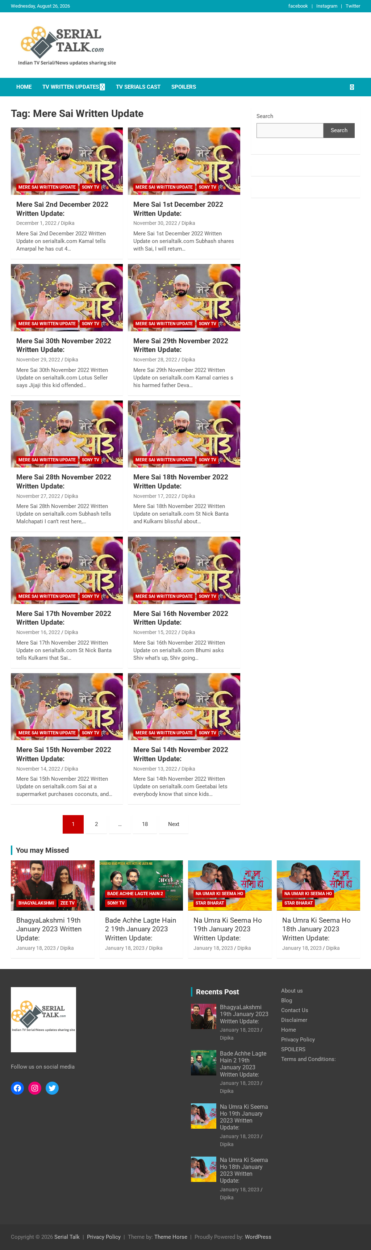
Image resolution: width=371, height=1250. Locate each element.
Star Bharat (210, 903)
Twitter (353, 6)
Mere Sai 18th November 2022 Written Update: (180, 481)
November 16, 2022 (38, 632)
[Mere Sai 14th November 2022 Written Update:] (184, 707)
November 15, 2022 (155, 632)
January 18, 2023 (36, 948)
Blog (286, 1000)
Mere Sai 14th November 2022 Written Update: (180, 754)
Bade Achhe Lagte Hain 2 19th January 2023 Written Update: (140, 929)
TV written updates (70, 87)
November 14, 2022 (38, 769)
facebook (298, 6)
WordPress (258, 1237)
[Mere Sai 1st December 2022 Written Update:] (184, 161)
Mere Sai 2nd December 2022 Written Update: (62, 209)
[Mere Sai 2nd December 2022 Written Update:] (67, 161)
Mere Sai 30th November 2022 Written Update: (63, 345)
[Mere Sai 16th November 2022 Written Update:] (184, 570)
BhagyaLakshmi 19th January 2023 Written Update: (49, 929)
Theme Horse (170, 1237)
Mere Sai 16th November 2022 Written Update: (180, 618)
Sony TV (90, 187)
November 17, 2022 (155, 496)
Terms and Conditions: (308, 1059)
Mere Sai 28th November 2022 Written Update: (63, 481)
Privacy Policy (298, 1039)
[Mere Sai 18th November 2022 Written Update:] (184, 434)
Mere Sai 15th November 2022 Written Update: (63, 754)
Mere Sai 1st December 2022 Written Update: (178, 209)
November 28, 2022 (155, 359)
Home (24, 87)
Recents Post (217, 991)
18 (145, 824)
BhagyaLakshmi (36, 903)
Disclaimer (294, 1020)
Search (265, 116)
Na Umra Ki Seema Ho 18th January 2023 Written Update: (316, 929)
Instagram (326, 6)
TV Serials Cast (138, 87)
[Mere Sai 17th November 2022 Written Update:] (67, 570)
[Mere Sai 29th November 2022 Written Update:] (184, 297)
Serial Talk (67, 1237)
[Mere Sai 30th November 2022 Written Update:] (67, 297)
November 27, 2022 (38, 496)
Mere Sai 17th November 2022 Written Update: (63, 618)
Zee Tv (68, 903)
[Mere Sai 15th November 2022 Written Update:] (67, 707)
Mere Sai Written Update (47, 187)
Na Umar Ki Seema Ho (219, 893)
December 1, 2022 (36, 223)
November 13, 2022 (155, 769)
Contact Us (294, 1010)
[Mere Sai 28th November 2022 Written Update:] (67, 434)
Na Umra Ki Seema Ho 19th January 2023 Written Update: (227, 929)
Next (173, 824)
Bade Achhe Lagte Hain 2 (135, 893)
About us (292, 990)
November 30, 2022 (155, 223)
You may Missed (42, 850)
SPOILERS (183, 87)
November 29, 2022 (38, 359)
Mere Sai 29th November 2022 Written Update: (180, 345)
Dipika (68, 223)
